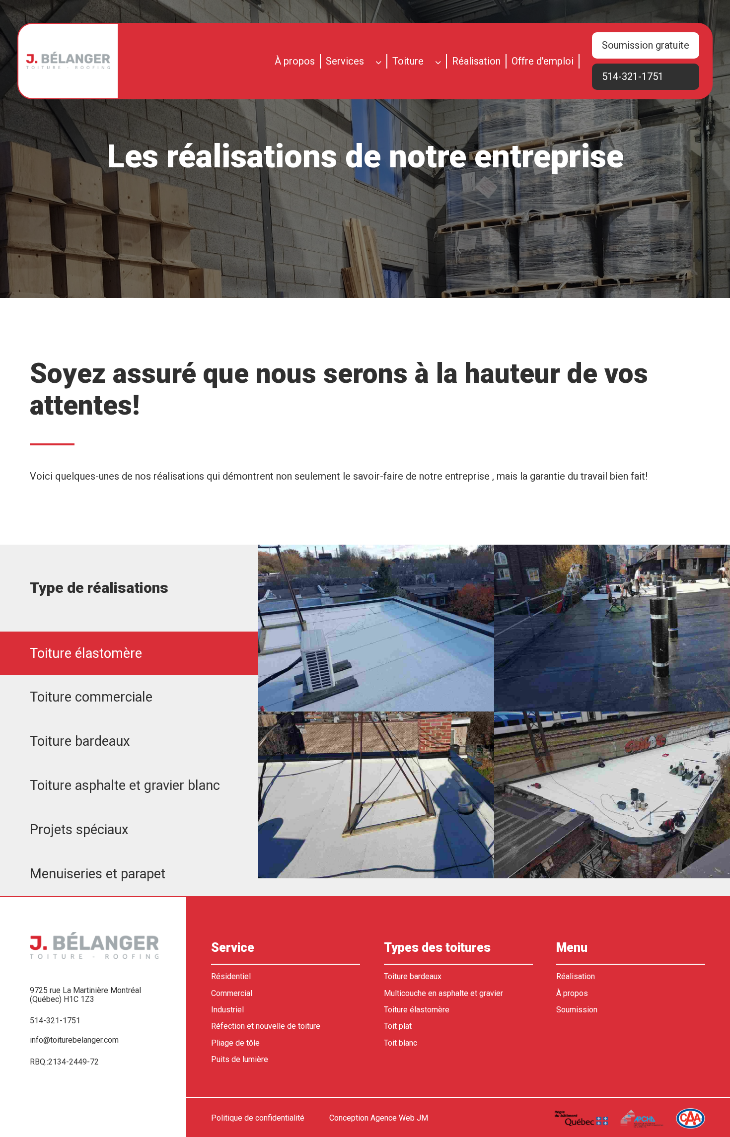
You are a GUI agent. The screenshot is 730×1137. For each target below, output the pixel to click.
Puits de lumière (239, 1059)
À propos (295, 61)
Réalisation (476, 61)
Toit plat (398, 1026)
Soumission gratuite (645, 45)
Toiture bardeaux (412, 976)
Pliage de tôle (235, 1043)
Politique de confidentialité (257, 1118)
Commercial (231, 993)
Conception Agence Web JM (378, 1118)
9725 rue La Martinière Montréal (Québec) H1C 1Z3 (85, 995)
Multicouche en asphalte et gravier (443, 993)
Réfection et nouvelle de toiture (265, 1026)
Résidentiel (231, 976)
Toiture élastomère (416, 1009)
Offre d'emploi (542, 61)
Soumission (576, 1009)
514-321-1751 (632, 76)
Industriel (227, 1009)
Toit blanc (400, 1043)
